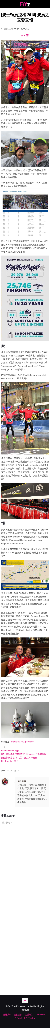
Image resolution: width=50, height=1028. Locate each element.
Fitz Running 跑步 (9, 761)
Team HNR (40, 1014)
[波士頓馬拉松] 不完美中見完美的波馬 (19, 757)
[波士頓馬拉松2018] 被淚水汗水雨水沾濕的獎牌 (23, 754)
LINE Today (29, 1018)
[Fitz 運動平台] (25, 4)
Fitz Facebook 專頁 (10, 750)
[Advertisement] (25, 854)
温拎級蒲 (8, 29)
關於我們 (18, 1014)
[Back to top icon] (25, 1000)
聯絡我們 (7, 1014)
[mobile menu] (46, 4)
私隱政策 (29, 1014)
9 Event (18, 1018)
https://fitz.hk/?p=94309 (22, 741)
